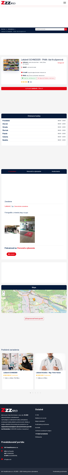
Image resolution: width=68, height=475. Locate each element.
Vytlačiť (12, 254)
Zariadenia (11, 29)
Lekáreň (8, 206)
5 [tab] (40, 393)
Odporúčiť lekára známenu (46, 78)
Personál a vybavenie (26, 248)
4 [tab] (38, 393)
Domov (3, 29)
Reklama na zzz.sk (40, 418)
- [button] (3, 294)
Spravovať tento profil (35, 319)
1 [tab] (30, 393)
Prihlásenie (38, 437)
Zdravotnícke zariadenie (21, 206)
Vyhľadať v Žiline (33, 88)
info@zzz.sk (7, 459)
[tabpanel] (17, 371)
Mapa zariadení (40, 421)
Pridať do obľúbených (29, 78)
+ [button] (3, 292)
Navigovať (61, 63)
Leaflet (51, 312)
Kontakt (37, 427)
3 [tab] (35, 393)
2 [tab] (33, 393)
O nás (37, 415)
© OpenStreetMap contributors (60, 312)
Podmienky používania (42, 424)
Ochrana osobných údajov (43, 431)
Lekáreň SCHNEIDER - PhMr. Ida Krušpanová (42, 59)
